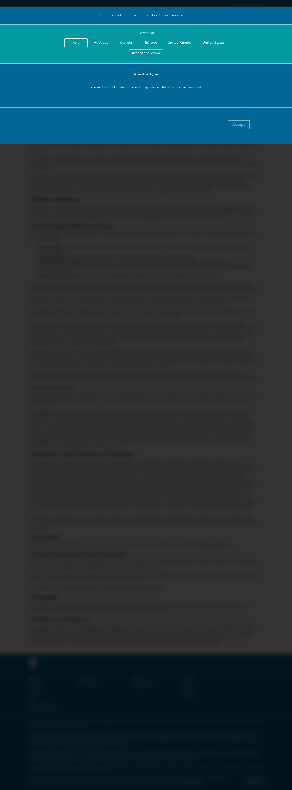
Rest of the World (146, 53)
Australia (101, 42)
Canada (126, 42)
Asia (76, 42)
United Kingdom (181, 42)
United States (213, 42)
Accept (238, 125)
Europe (151, 42)
